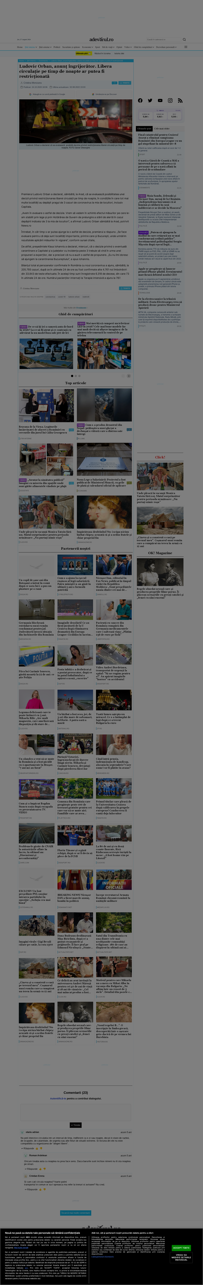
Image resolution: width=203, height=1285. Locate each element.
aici (26, 1268)
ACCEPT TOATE (181, 1248)
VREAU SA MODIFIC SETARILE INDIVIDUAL (181, 1257)
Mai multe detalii (21, 1248)
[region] (101, 1256)
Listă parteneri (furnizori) (102, 1257)
